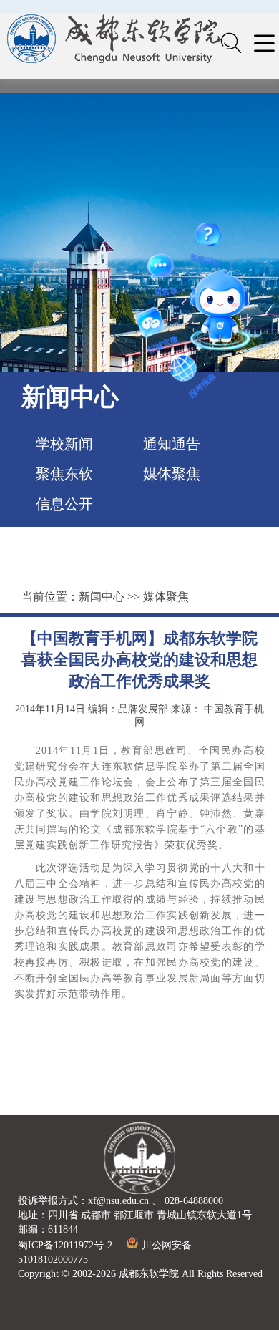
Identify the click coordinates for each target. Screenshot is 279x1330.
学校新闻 (64, 444)
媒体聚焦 (171, 474)
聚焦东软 (64, 474)
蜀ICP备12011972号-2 (65, 1245)
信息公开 (64, 504)
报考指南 (202, 292)
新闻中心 (101, 597)
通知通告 (171, 444)
